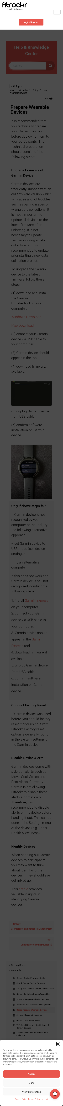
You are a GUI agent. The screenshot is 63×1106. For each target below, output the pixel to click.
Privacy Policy (34, 1099)
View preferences (31, 1091)
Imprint (45, 1099)
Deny (31, 1082)
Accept (31, 1074)
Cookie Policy (21, 1099)
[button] (58, 1043)
